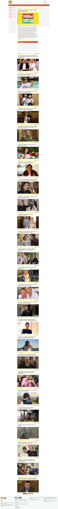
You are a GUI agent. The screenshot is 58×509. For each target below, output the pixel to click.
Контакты (45, 2)
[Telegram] (19, 497)
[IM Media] (5, 498)
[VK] (15, 497)
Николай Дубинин (24, 32)
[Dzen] (20, 497)
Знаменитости (20, 5)
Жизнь (33, 5)
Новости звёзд (21, 53)
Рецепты (15, 5)
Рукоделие (37, 5)
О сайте (45, 1)
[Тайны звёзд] (18, 53)
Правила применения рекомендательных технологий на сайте (50, 499)
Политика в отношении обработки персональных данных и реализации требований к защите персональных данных (50, 497)
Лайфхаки (10, 5)
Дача (41, 5)
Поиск (45, 3)
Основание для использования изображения (49, 501)
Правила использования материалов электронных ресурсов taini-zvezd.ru (50, 500)
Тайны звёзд (10, 2)
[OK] (17, 497)
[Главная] (2, 498)
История (28, 5)
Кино (25, 5)
